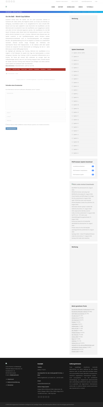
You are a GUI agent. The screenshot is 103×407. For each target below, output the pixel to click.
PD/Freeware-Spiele (83, 174)
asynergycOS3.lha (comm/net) (80, 229)
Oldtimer (74, 341)
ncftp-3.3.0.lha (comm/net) (79, 213)
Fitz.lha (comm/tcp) (77, 198)
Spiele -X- (76, 145)
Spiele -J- (76, 93)
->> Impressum (10, 379)
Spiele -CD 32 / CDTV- (79, 53)
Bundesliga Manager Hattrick (79, 311)
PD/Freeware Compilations (83, 170)
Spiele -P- (76, 116)
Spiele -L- (76, 101)
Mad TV (74, 339)
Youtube (49, 69)
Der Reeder (75, 330)
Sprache (30, 69)
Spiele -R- (76, 123)
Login (96, 1)
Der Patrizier (75, 334)
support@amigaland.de (44, 383)
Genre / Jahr (24, 69)
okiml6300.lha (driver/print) (79, 223)
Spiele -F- (76, 79)
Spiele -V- (76, 138)
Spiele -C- (76, 67)
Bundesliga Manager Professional (81, 309)
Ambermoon (75, 326)
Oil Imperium (75, 320)
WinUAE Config (16, 69)
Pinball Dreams (76, 332)
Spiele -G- (76, 82)
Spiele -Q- (76, 119)
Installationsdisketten (83, 166)
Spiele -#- (76, 56)
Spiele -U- (76, 134)
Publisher (9, 69)
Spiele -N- (76, 108)
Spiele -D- (76, 71)
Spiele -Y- (76, 149)
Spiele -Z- (76, 153)
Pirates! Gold (75, 351)
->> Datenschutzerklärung (13, 382)
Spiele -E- (76, 75)
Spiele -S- (76, 127)
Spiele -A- (76, 60)
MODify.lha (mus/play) (78, 194)
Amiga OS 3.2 (75, 318)
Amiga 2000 (75, 337)
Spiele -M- (76, 105)
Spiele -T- (76, 131)
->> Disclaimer (9, 385)
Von (31, 79)
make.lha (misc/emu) (77, 236)
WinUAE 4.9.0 (75, 349)
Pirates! (74, 322)
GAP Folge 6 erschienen (78, 313)
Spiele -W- (76, 142)
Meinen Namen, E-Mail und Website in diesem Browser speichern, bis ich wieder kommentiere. (28, 124)
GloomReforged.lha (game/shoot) (80, 217)
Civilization (75, 324)
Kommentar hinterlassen (49, 79)
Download (36, 69)
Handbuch (43, 69)
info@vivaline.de (14, 375)
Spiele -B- (76, 64)
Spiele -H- (76, 86)
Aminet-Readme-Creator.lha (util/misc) (82, 202)
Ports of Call (75, 328)
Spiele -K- (76, 97)
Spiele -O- (23, 79)
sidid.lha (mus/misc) (77, 209)
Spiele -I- (76, 90)
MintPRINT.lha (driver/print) (79, 188)
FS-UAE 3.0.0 (75, 316)
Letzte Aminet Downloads (85, 184)
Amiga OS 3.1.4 (76, 343)
